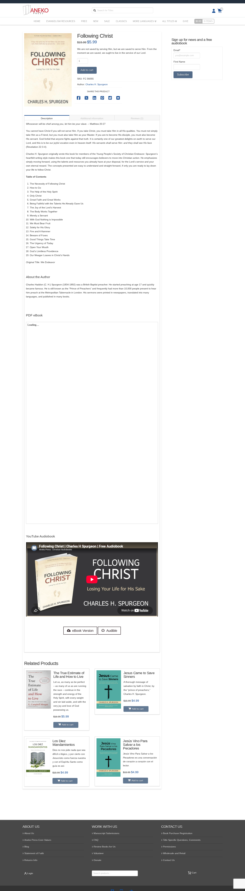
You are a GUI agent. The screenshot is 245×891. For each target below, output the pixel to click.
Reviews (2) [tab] (137, 118)
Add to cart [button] (67, 724)
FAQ (96, 840)
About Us (29, 833)
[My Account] (213, 11)
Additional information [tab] (91, 118)
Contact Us (169, 860)
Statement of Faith (34, 853)
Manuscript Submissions (106, 833)
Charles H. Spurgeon (97, 84)
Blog (26, 846)
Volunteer (99, 853)
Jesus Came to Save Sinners (139, 674)
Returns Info (30, 860)
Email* (177, 50)
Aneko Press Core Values (37, 840)
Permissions (169, 846)
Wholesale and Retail (174, 853)
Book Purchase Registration (177, 833)
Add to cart (86, 70)
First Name (179, 61)
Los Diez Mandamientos (63, 742)
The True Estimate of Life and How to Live (68, 674)
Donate (97, 860)
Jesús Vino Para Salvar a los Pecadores (135, 744)
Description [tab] (47, 118)
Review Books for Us (105, 846)
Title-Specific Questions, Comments (181, 840)
